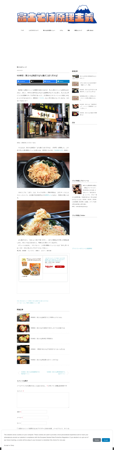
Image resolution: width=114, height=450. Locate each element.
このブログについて (33, 30)
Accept (106, 440)
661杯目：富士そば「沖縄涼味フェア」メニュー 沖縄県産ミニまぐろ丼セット (88, 106)
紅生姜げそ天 (59, 150)
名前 (19, 412)
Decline (97, 440)
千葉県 (27, 303)
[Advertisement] (57, 49)
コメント (20, 391)
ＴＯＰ (22, 30)
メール (20, 417)
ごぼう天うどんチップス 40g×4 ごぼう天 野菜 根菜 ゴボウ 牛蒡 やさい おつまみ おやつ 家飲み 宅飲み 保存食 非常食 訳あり (55, 260)
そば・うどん (22, 303)
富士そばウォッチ (22, 67)
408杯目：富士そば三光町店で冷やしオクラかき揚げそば (48, 328)
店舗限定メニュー (33, 303)
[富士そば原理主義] (57, 6)
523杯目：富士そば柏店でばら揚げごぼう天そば (38, 300)
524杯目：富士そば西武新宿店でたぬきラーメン (56, 372)
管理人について (78, 30)
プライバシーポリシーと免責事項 (82, 248)
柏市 (39, 303)
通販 (69, 30)
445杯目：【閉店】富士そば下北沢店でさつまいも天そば (48, 349)
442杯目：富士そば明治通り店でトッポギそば (44, 359)
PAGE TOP (109, 435)
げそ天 (42, 98)
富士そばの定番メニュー (49, 30)
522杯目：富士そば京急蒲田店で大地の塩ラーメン (30, 372)
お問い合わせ (90, 30)
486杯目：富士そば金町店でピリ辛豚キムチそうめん (46, 317)
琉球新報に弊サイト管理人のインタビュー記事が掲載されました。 (88, 98)
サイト (19, 423)
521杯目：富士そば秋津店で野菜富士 (42, 338)
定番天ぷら (48, 195)
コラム (61, 30)
